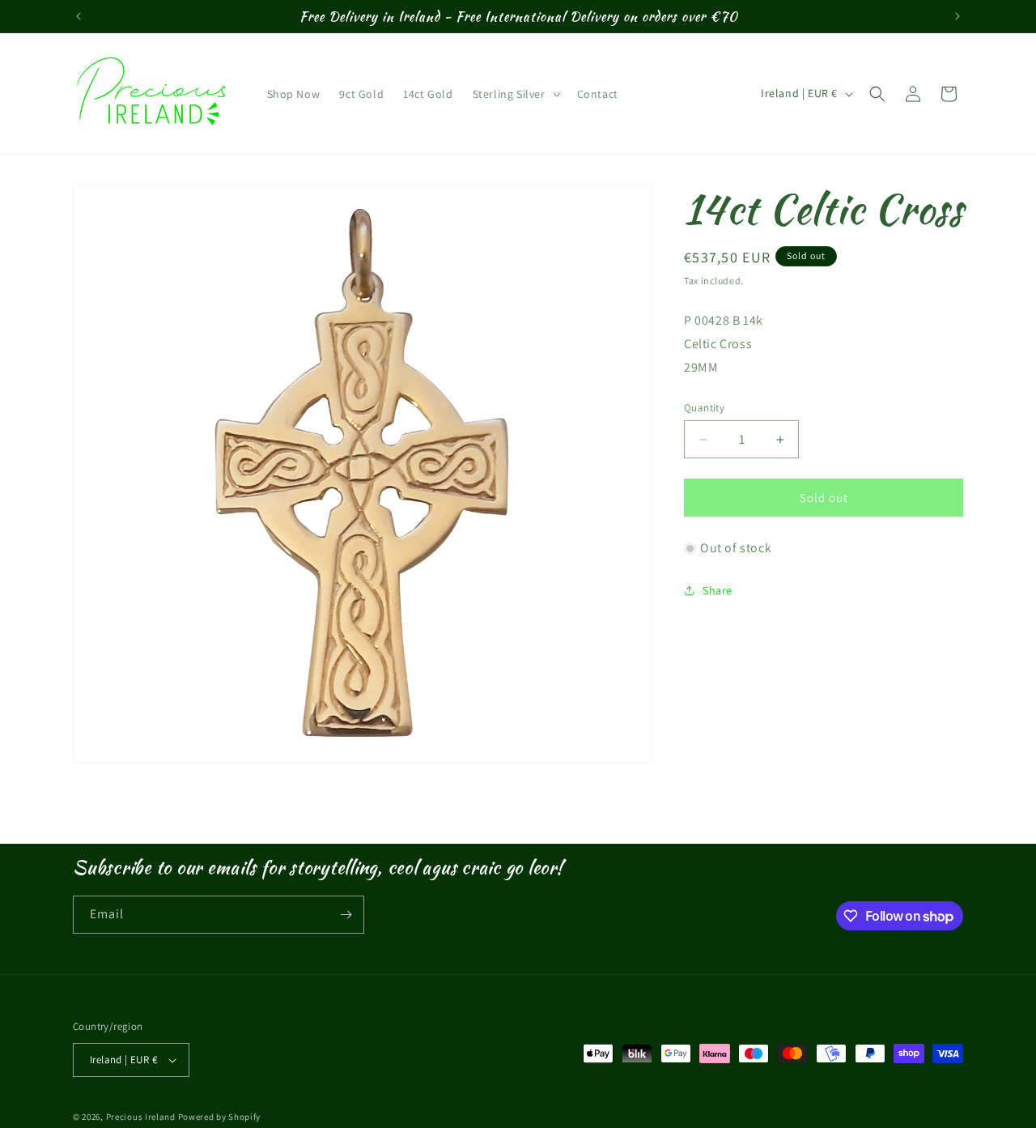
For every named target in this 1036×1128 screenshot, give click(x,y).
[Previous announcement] (78, 16)
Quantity (704, 408)
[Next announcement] (957, 16)
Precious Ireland (141, 1116)
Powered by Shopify (219, 1116)
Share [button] (717, 590)
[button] (515, 94)
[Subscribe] (345, 915)
